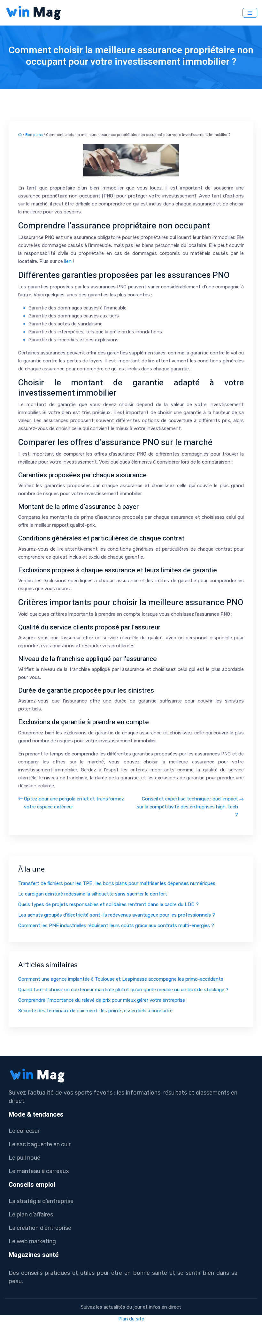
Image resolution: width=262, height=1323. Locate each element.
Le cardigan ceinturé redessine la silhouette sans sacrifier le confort (92, 894)
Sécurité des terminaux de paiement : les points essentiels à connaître (95, 1011)
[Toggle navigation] (250, 13)
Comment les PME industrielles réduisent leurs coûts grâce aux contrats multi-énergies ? (116, 925)
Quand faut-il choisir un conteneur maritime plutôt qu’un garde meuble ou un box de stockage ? (123, 989)
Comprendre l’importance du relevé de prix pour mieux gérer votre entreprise (101, 1000)
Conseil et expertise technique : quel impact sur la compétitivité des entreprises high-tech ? (187, 807)
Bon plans (33, 135)
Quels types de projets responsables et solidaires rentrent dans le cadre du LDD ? (108, 904)
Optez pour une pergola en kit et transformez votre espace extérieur (74, 803)
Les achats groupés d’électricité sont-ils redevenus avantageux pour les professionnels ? (116, 915)
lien (68, 261)
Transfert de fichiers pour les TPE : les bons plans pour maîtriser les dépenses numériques (116, 883)
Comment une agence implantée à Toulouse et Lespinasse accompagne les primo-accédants (120, 979)
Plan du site (131, 1319)
